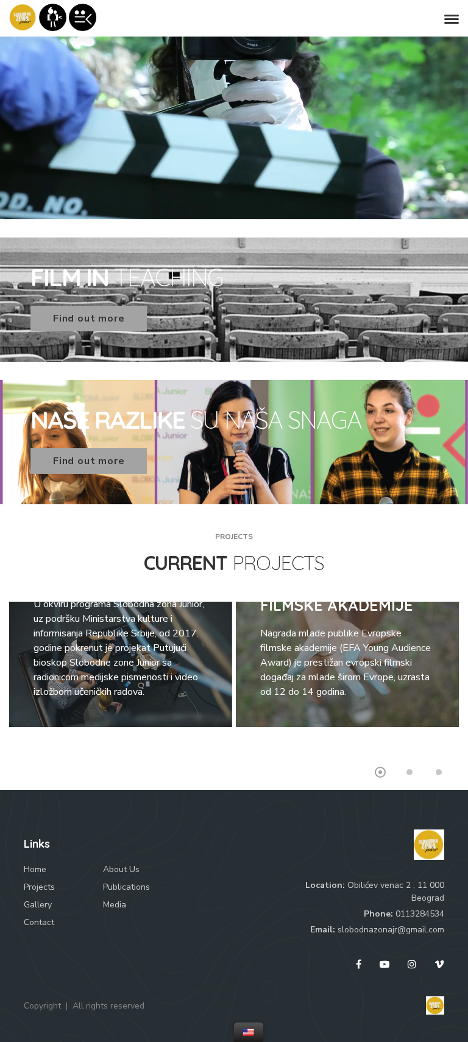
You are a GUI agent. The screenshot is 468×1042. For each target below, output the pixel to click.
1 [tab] (380, 772)
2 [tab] (409, 772)
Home (35, 869)
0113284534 (419, 914)
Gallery (38, 904)
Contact (39, 922)
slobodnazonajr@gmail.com (391, 929)
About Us (121, 869)
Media (114, 904)
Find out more (88, 318)
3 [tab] (439, 772)
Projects (39, 887)
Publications (126, 887)
